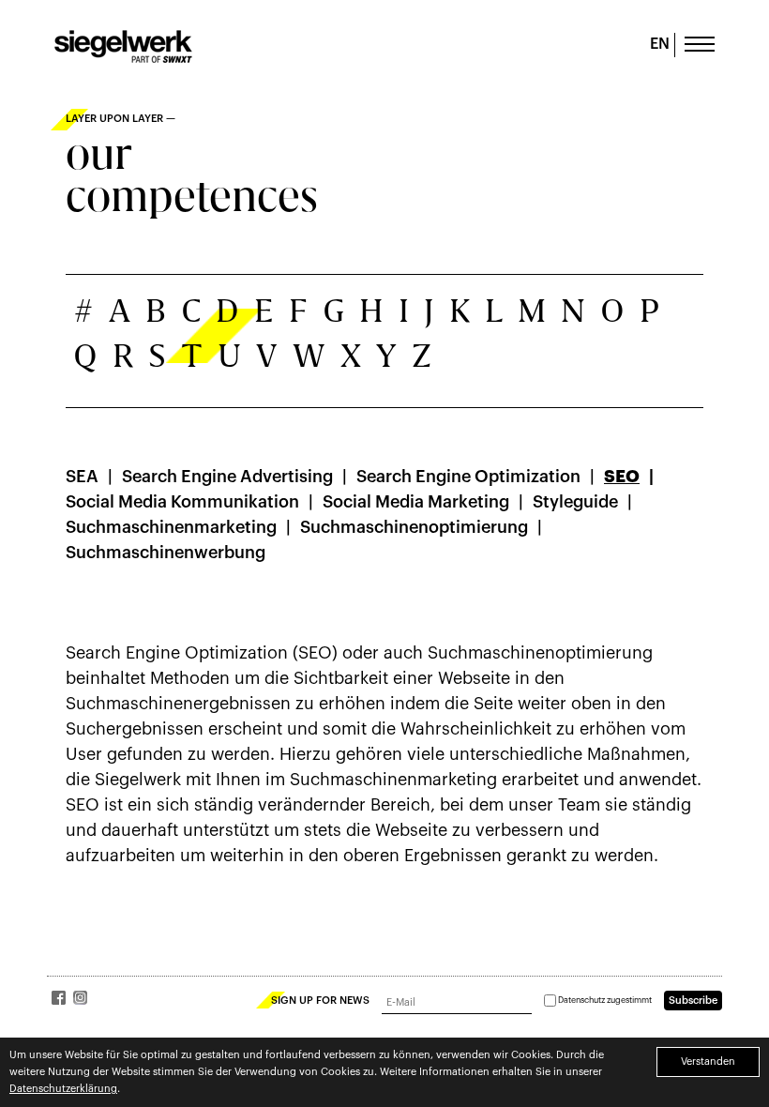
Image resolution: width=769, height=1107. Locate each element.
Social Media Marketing (416, 501)
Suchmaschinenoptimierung (414, 527)
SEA (82, 476)
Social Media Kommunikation (182, 501)
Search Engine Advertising (227, 476)
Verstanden (708, 1061)
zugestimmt (605, 1000)
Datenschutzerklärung (63, 1089)
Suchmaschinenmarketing (171, 527)
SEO (622, 476)
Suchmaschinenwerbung (165, 552)
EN (660, 44)
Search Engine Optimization (468, 476)
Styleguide (575, 501)
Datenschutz (581, 1000)
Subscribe (693, 1000)
